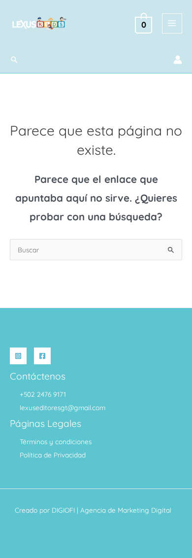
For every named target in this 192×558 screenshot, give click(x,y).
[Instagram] (18, 356)
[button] (14, 59)
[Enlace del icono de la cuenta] (177, 59)
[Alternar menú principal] (172, 23)
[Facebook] (42, 356)
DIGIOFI (63, 510)
